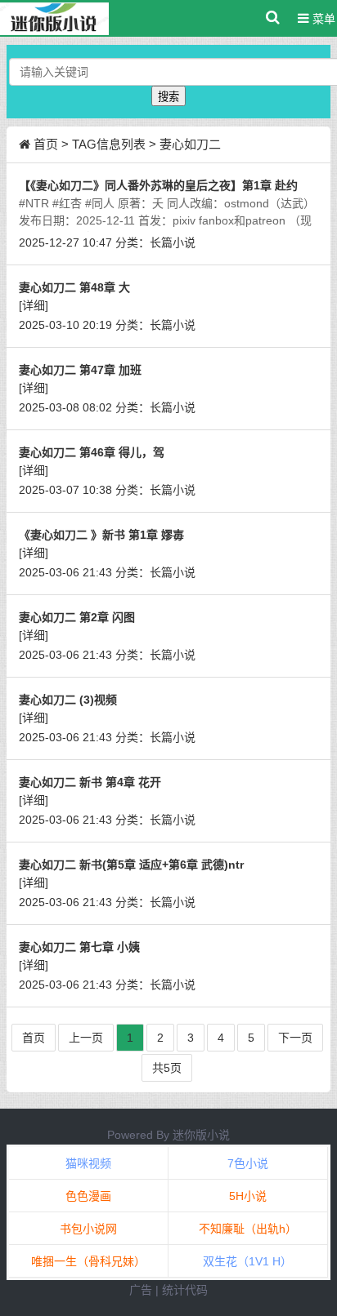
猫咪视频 (88, 1163)
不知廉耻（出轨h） (248, 1228)
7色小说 (247, 1163)
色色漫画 (88, 1196)
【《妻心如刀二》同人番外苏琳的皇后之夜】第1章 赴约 (158, 185)
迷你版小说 (201, 1134)
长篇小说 (172, 242)
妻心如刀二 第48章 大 (74, 287)
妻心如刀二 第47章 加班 (80, 369)
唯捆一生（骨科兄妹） (88, 1261)
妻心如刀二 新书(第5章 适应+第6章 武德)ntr (131, 864)
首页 (46, 144)
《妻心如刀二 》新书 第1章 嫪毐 (101, 534)
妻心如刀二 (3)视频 (68, 699)
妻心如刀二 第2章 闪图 (77, 617)
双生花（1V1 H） (247, 1261)
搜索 (168, 97)
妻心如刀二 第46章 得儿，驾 (91, 452)
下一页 (295, 1037)
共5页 (167, 1067)
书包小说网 (88, 1228)
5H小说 (248, 1196)
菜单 (322, 18)
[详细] (33, 305)
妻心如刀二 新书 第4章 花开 (90, 782)
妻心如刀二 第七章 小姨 (79, 947)
